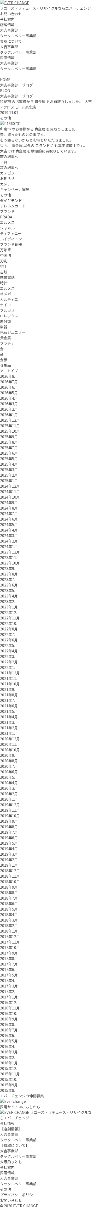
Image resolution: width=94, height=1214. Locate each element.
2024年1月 (9, 546)
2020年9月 (9, 755)
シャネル (7, 227)
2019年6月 (9, 837)
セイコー (7, 304)
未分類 (5, 321)
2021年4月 (9, 716)
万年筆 (5, 249)
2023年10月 (10, 563)
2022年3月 (9, 656)
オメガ (5, 293)
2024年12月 (10, 486)
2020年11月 (10, 744)
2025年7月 (9, 447)
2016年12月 (10, 1002)
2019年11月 (10, 810)
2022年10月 (10, 623)
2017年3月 (9, 986)
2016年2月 (9, 1057)
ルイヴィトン (11, 238)
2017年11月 (10, 942)
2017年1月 (9, 997)
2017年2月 (9, 991)
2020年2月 (9, 793)
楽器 (3, 326)
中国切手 (7, 255)
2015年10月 (10, 1079)
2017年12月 (10, 936)
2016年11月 (10, 1007)
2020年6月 (9, 771)
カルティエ (9, 299)
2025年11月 (10, 425)
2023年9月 (9, 568)
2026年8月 (9, 376)
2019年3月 (9, 854)
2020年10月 (10, 749)
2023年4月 (9, 595)
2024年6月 (9, 519)
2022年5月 (9, 645)
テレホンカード (13, 205)
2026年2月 (9, 409)
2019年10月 (10, 815)
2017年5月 (9, 975)
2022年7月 (9, 634)
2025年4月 (9, 464)
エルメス (7, 222)
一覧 (3, 162)
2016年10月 (10, 1013)
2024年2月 (9, 541)
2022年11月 (10, 617)
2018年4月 (9, 914)
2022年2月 (9, 661)
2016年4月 (9, 1046)
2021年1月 (9, 733)
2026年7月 (9, 381)
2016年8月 (9, 1024)
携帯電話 (7, 277)
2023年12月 (10, 552)
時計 (3, 282)
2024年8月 (9, 508)
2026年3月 (9, 403)
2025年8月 (9, 442)
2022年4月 (9, 650)
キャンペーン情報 (14, 189)
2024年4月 (9, 530)
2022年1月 (9, 667)
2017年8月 (9, 958)
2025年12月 (10, 420)
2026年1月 (9, 414)
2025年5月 (9, 458)
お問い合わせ (11, 13)
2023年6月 (9, 585)
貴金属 (5, 337)
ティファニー (11, 233)
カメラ (5, 184)
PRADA (6, 216)
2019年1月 (9, 865)
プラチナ (7, 343)
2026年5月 (9, 392)
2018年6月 (9, 903)
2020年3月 (9, 788)
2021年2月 (9, 727)
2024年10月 (10, 497)
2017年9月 (9, 953)
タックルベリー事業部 (18, 35)
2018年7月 (9, 898)
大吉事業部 (9, 30)
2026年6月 (9, 387)
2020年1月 (9, 799)
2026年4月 (9, 398)
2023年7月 (9, 579)
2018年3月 (9, 920)
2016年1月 (9, 1062)
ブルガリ (7, 310)
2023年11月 (10, 557)
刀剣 (3, 260)
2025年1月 (9, 480)
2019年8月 (9, 826)
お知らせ (7, 178)
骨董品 (5, 365)
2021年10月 (10, 683)
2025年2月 (9, 475)
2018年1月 (9, 931)
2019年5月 (9, 843)
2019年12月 (10, 804)
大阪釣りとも (11, 1161)
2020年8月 (9, 760)
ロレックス (9, 315)
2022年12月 (10, 612)
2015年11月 (10, 1073)
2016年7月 (9, 1029)
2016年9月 (9, 1018)
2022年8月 (9, 628)
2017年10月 (10, 947)
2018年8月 (9, 892)
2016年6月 (9, 1035)
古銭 (3, 271)
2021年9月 (9, 689)
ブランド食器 (11, 244)
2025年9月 (9, 436)
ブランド (7, 211)
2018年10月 (10, 881)
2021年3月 (9, 722)
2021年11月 (10, 678)
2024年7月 (9, 513)
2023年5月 (9, 590)
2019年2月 (9, 859)
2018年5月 (9, 909)
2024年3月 (9, 535)
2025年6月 (9, 453)
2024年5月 (9, 524)
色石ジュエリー (12, 332)
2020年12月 (10, 738)
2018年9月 (9, 887)
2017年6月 (9, 969)
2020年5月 (9, 777)
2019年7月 (9, 832)
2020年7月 (9, 766)
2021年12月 (10, 672)
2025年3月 (9, 469)
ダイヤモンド (11, 200)
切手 (3, 266)
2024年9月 (9, 502)
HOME (5, 79)
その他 (5, 118)
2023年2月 (9, 601)
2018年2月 (9, 925)
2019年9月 (9, 821)
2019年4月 (9, 848)
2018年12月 (10, 870)
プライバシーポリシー (18, 1194)
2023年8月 (9, 574)
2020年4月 (9, 782)
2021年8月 (9, 694)
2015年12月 (10, 1068)
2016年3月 (9, 1051)
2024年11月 (10, 491)
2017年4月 (9, 980)
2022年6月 (9, 639)
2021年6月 (9, 705)
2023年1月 (9, 606)
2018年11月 (10, 876)
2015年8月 (9, 1090)
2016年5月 (9, 1040)
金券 (3, 359)
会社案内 (7, 19)
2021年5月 (9, 711)
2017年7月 (9, 964)
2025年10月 (10, 431)
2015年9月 (9, 1084)
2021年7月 (9, 700)
